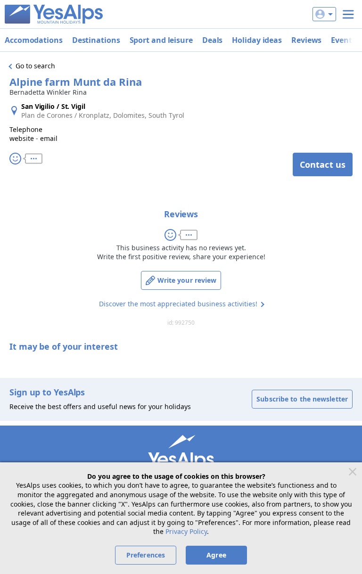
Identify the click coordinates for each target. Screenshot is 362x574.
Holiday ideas (257, 40)
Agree (216, 554)
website (21, 138)
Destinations (96, 40)
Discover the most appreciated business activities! (178, 303)
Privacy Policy (186, 531)
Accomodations (34, 40)
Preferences (145, 554)
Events (343, 40)
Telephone (25, 129)
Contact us (323, 164)
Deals (212, 40)
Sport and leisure (161, 40)
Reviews (306, 40)
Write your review (187, 280)
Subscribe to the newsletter (302, 398)
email (49, 138)
